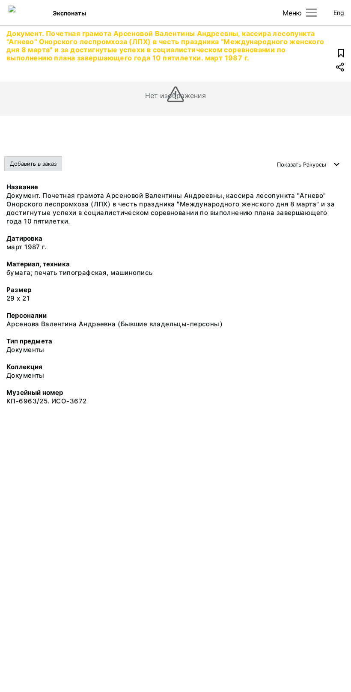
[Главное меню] (311, 12)
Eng (338, 12)
